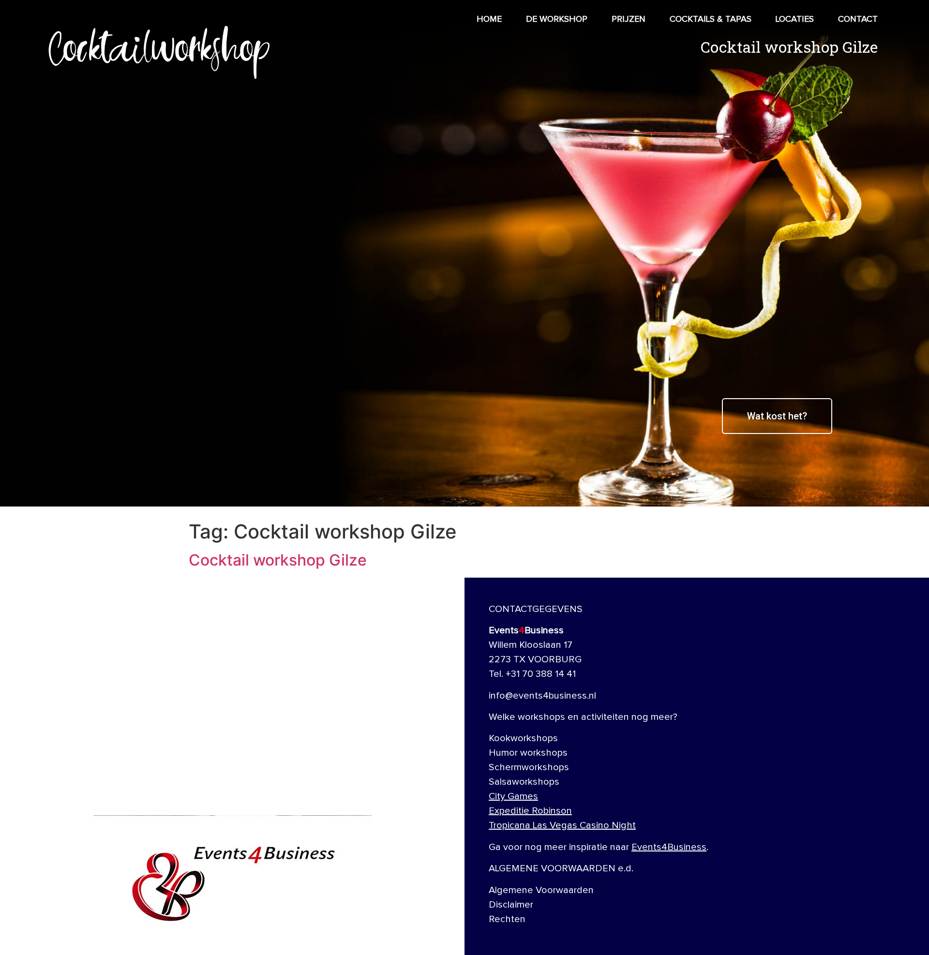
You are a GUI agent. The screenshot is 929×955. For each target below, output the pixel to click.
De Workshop (556, 19)
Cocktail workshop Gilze (278, 560)
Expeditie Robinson (530, 811)
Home (489, 19)
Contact (858, 19)
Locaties (795, 19)
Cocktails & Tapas (710, 19)
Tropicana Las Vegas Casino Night (562, 825)
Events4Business (668, 847)
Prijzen (628, 19)
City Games (513, 796)
